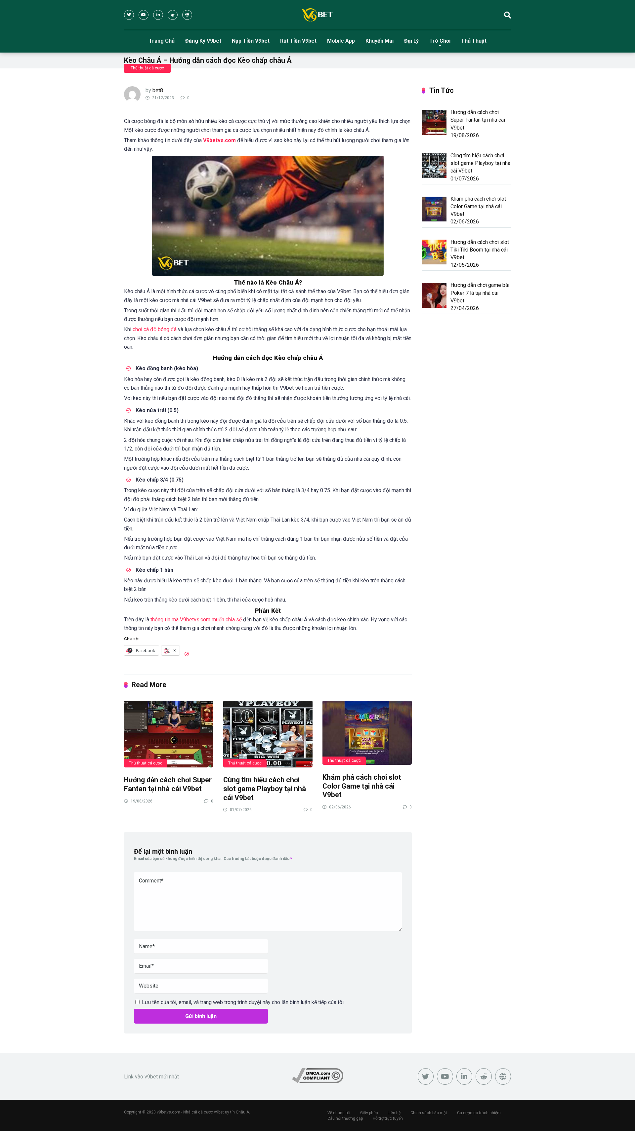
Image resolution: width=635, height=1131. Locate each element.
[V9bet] (317, 14)
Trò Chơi (439, 41)
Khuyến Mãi (379, 41)
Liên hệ (394, 1113)
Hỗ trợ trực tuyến (388, 1118)
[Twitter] (129, 15)
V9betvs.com (219, 140)
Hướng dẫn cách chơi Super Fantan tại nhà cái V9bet (168, 784)
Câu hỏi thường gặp (345, 1118)
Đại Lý (411, 41)
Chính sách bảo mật (428, 1113)
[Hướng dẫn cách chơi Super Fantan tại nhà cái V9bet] (168, 734)
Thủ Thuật (474, 41)
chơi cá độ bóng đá (155, 329)
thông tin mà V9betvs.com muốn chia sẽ (196, 619)
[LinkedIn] (158, 15)
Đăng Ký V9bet (203, 41)
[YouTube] (143, 15)
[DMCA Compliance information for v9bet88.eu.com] (317, 1081)
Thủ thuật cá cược (147, 68)
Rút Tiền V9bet (298, 41)
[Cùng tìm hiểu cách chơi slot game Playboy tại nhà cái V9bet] (268, 734)
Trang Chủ (162, 41)
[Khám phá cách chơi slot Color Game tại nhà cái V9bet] (367, 732)
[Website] (187, 15)
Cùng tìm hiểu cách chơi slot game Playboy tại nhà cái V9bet (264, 788)
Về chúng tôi (338, 1113)
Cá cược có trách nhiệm (479, 1113)
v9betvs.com (168, 1112)
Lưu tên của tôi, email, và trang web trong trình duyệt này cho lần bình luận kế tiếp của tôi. (243, 1002)
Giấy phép (369, 1113)
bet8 (157, 90)
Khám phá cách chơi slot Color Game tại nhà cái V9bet (361, 786)
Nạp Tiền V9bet (251, 41)
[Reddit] (173, 15)
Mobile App (341, 41)
